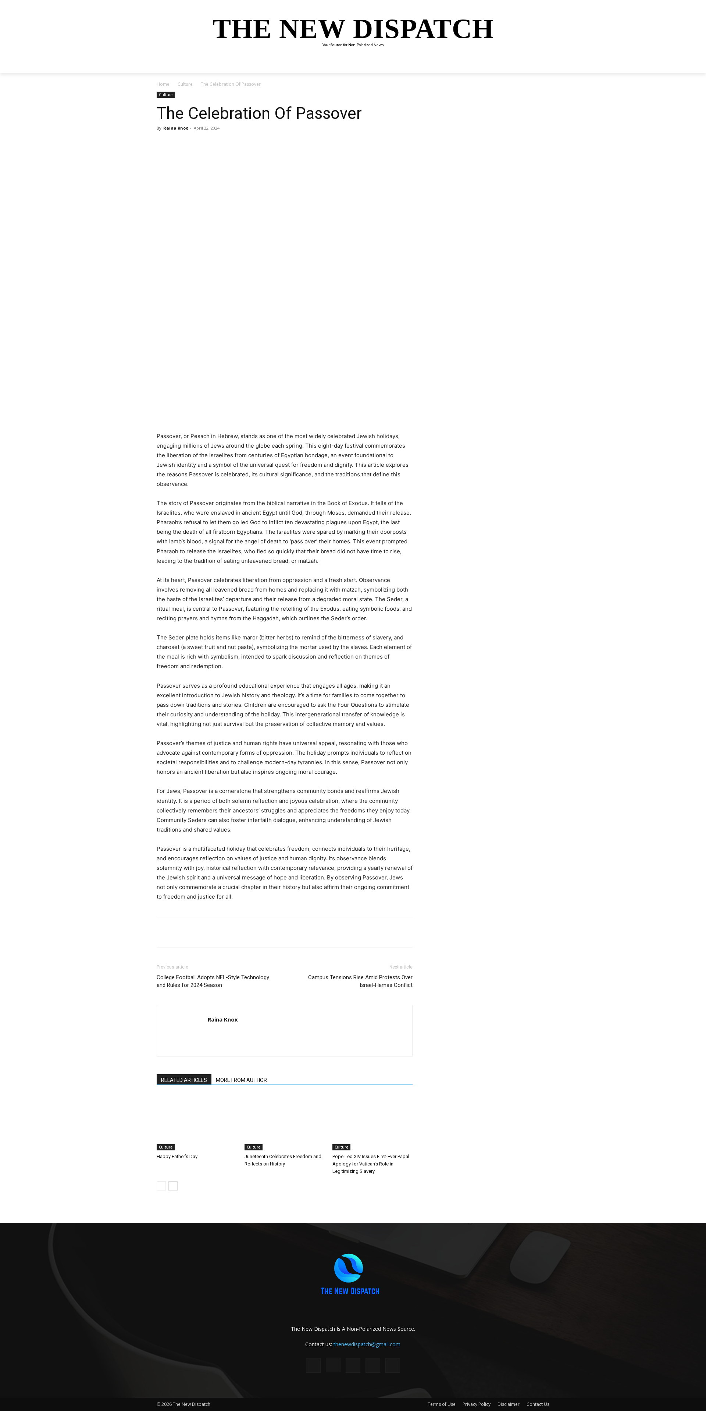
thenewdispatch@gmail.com (367, 1344)
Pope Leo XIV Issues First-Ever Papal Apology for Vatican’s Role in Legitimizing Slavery (370, 1164)
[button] (540, 64)
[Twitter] (226, 144)
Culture (185, 84)
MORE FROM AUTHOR (241, 1080)
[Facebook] (209, 144)
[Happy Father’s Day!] (197, 1122)
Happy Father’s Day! (178, 1156)
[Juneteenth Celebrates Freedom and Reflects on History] (285, 1122)
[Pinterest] (243, 144)
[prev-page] (161, 1185)
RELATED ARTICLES (184, 1080)
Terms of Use (442, 1404)
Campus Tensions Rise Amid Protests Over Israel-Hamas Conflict (360, 981)
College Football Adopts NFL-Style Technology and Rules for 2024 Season (213, 981)
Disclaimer (509, 1404)
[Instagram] (333, 1365)
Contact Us (538, 1404)
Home (163, 84)
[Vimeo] (392, 1365)
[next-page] (173, 1185)
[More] (260, 144)
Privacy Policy (477, 1404)
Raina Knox (175, 128)
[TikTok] (353, 1365)
